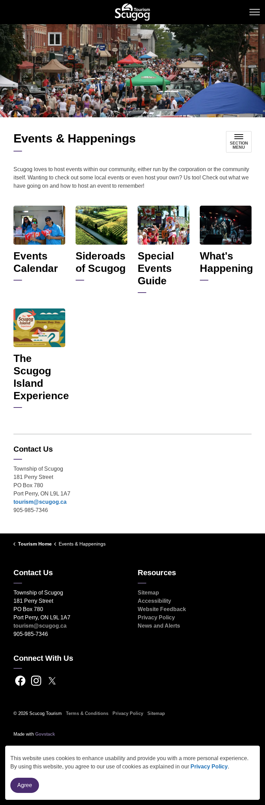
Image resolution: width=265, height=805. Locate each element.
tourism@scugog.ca (40, 502)
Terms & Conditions (87, 713)
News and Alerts (159, 626)
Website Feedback (162, 609)
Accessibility (154, 601)
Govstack (45, 734)
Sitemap (148, 593)
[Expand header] (254, 12)
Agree (24, 785)
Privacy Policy (209, 766)
